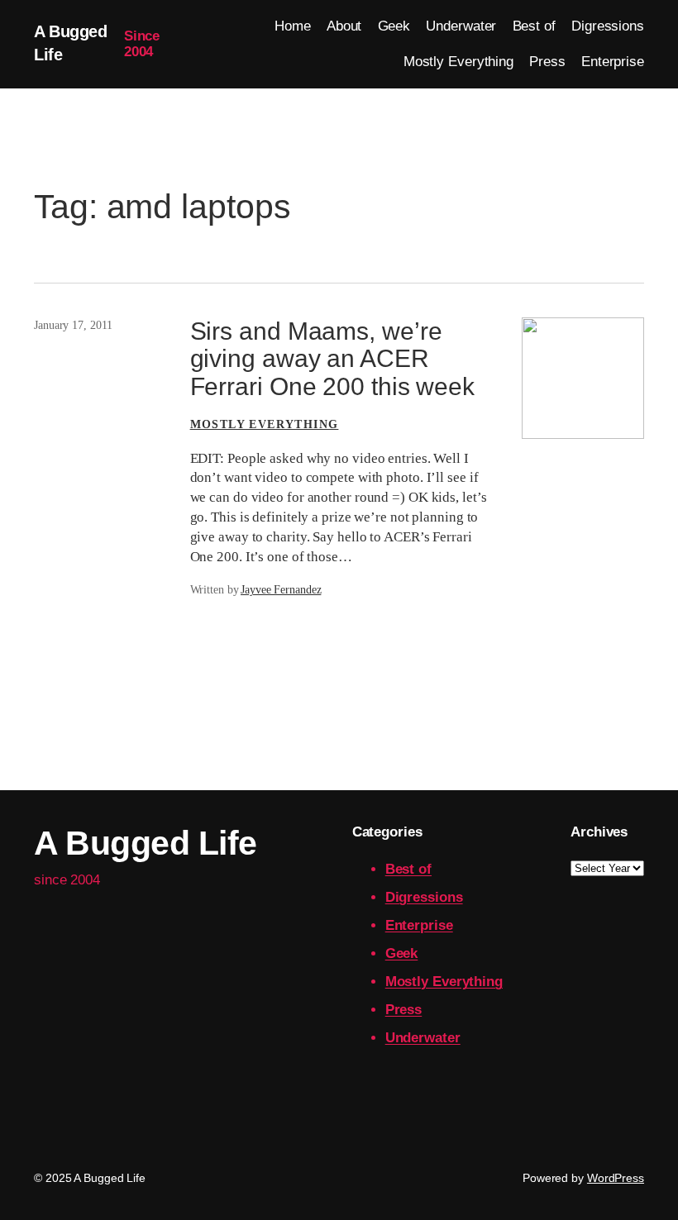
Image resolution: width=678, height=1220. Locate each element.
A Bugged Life (145, 843)
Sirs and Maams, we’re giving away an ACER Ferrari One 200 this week (332, 358)
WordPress (615, 1177)
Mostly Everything (264, 424)
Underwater (423, 1038)
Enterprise (419, 925)
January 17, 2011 (73, 325)
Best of (408, 869)
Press (404, 1009)
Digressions (424, 897)
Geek (401, 953)
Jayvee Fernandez (281, 590)
